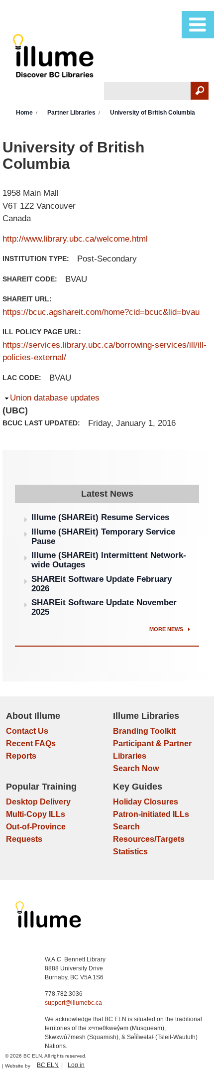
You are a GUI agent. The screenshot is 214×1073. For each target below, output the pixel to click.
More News (167, 629)
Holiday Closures (145, 802)
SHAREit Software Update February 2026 (101, 583)
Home (24, 112)
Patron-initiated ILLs (151, 814)
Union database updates (55, 397)
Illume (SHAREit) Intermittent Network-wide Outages (108, 559)
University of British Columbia (152, 112)
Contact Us (27, 731)
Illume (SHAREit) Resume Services (100, 517)
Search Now (136, 768)
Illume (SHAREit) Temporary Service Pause (103, 536)
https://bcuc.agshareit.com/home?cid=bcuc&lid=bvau (101, 312)
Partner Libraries (71, 112)
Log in (76, 1065)
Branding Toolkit (144, 731)
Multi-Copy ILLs (35, 814)
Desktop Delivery (38, 802)
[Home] (55, 58)
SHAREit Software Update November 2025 (104, 607)
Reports (21, 756)
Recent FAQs (31, 743)
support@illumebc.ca (73, 1002)
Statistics (130, 851)
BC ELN (48, 1065)
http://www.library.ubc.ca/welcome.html (75, 239)
